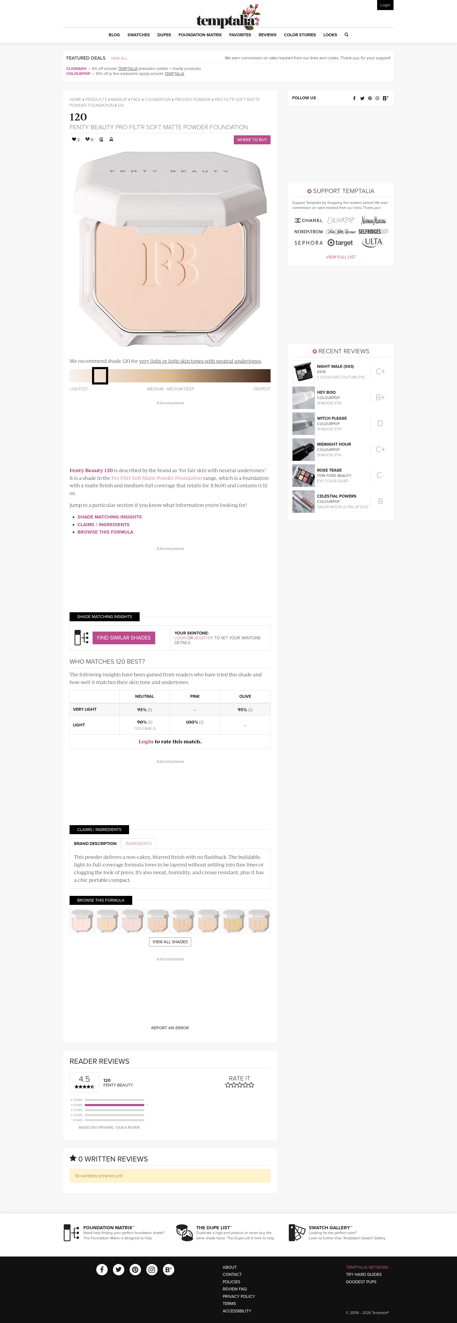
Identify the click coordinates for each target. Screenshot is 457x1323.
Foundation (158, 99)
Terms (229, 1303)
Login (385, 5)
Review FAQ (235, 1289)
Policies (231, 1282)
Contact (232, 1274)
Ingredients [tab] (139, 843)
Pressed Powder (193, 99)
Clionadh (76, 68)
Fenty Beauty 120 (91, 470)
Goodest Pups (361, 1282)
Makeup (119, 99)
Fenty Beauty (92, 127)
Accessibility (237, 1311)
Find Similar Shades (124, 638)
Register (203, 638)
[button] (114, 35)
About (230, 1267)
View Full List (341, 257)
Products (96, 99)
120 (78, 116)
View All (119, 58)
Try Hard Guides (364, 1274)
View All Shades (170, 942)
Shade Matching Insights (109, 517)
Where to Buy (252, 139)
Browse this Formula (105, 532)
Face (136, 99)
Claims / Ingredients (103, 525)
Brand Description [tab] (95, 843)
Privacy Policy (239, 1296)
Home (75, 99)
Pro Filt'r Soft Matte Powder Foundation (182, 127)
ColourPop (78, 73)
